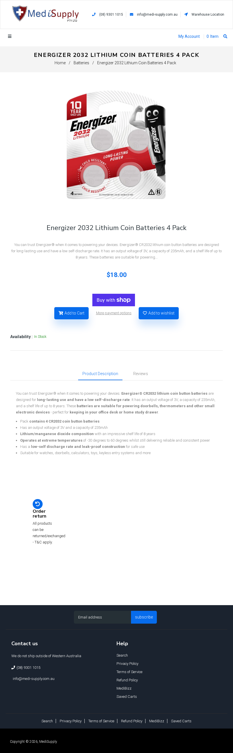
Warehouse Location (207, 14)
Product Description (100, 373)
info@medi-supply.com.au (157, 14)
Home (60, 63)
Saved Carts (126, 696)
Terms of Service (129, 672)
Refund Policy (127, 680)
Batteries (81, 63)
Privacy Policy (127, 663)
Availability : (21, 336)
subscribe (144, 617)
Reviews (140, 373)
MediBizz (124, 688)
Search (122, 655)
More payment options (114, 313)
